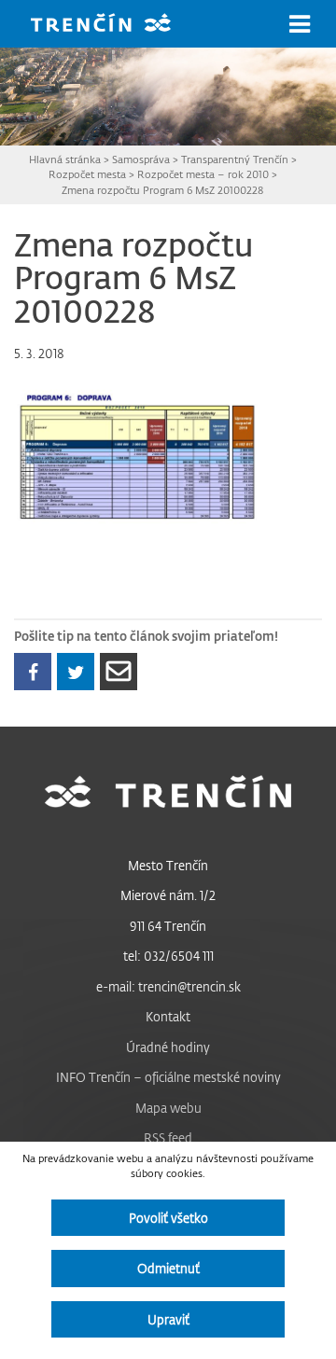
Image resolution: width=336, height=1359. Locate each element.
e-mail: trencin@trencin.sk (168, 986)
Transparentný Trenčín (234, 159)
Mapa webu (168, 1108)
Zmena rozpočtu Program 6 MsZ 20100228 (162, 190)
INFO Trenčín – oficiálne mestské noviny (168, 1077)
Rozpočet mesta (87, 174)
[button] (299, 24)
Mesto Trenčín (168, 865)
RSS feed (168, 1137)
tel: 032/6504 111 (168, 956)
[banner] (115, 24)
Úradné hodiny (168, 1047)
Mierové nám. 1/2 (168, 895)
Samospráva (141, 159)
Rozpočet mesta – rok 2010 (203, 174)
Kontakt (168, 1016)
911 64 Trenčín (168, 926)
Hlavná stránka (65, 159)
